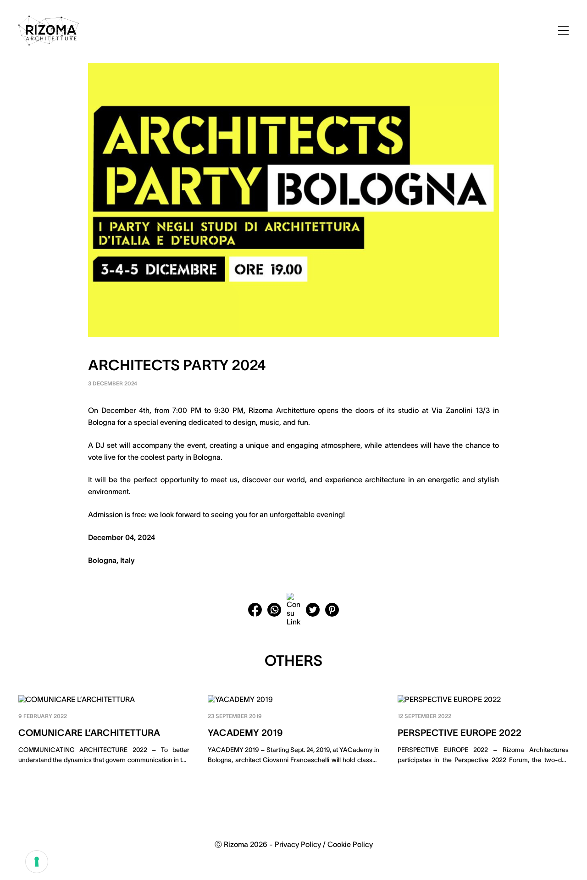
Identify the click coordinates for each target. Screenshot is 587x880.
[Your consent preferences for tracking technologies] (37, 862)
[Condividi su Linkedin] (293, 610)
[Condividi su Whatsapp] (274, 610)
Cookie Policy (350, 844)
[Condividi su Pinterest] (332, 610)
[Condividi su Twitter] (313, 610)
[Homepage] (48, 30)
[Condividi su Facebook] (255, 610)
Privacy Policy (298, 844)
